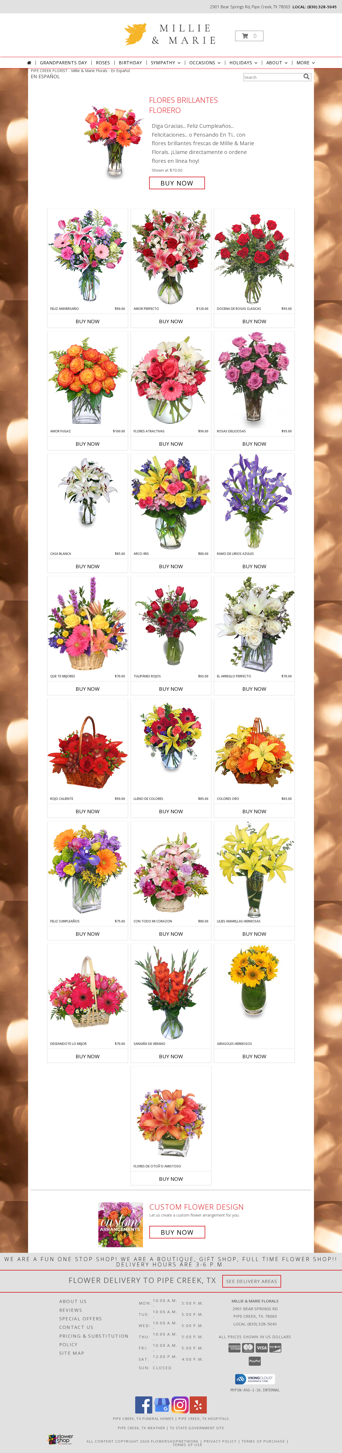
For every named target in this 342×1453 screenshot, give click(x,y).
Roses (103, 63)
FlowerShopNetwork (175, 1441)
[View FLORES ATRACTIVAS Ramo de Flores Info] (171, 379)
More (303, 63)
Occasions (202, 63)
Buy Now (177, 183)
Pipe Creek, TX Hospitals (203, 1418)
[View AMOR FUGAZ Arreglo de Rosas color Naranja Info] (88, 379)
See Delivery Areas (251, 1281)
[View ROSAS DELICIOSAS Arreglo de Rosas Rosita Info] (254, 380)
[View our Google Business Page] (161, 1412)
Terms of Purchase (263, 1441)
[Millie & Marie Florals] (170, 30)
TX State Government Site (197, 1428)
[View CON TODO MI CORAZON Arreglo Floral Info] (171, 870)
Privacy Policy (220, 1441)
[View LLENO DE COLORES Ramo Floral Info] (171, 737)
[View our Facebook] (143, 1412)
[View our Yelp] (198, 1412)
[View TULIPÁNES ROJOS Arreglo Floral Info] (171, 625)
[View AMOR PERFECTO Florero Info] (171, 257)
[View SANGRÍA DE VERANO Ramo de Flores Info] (171, 992)
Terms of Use (188, 1444)
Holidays (241, 63)
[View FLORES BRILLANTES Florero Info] (114, 141)
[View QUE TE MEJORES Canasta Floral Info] (88, 625)
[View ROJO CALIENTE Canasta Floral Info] (88, 747)
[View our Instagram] (180, 1412)
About (274, 63)
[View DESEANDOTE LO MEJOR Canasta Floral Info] (88, 992)
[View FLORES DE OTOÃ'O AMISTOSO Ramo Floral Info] (171, 1115)
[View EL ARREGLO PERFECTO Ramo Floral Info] (254, 625)
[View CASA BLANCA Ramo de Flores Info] (88, 492)
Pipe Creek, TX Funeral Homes (143, 1418)
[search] (306, 76)
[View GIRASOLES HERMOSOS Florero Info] (254, 982)
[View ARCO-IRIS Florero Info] (171, 502)
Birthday (130, 63)
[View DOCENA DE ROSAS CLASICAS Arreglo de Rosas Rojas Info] (254, 257)
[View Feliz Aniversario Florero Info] (88, 257)
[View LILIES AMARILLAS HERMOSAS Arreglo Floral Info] (254, 870)
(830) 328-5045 (322, 6)
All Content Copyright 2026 (118, 1441)
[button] (249, 36)
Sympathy (163, 63)
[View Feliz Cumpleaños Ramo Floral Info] (88, 870)
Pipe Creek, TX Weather (141, 1428)
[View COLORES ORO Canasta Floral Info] (254, 747)
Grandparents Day (63, 63)
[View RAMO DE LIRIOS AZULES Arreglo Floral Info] (254, 502)
